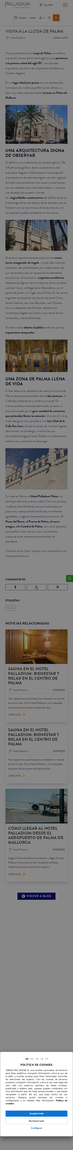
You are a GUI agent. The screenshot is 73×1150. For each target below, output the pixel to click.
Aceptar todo (37, 1113)
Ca (37, 1059)
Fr (46, 1059)
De (42, 1059)
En (31, 1059)
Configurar (36, 1128)
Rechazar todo (36, 1121)
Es (27, 1059)
